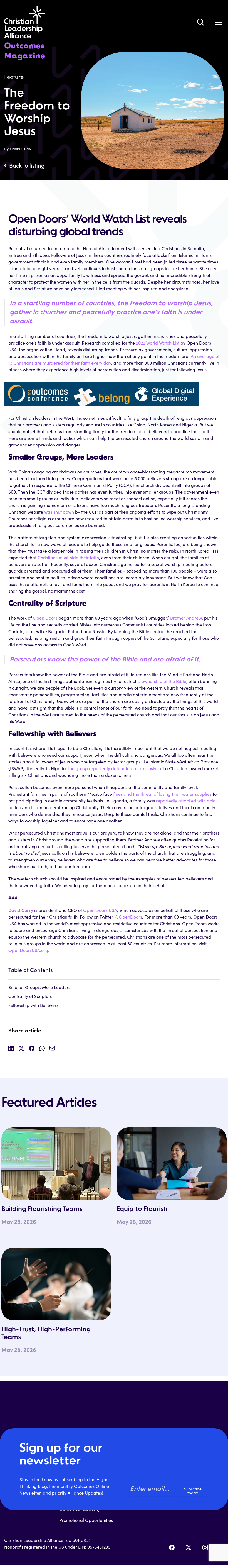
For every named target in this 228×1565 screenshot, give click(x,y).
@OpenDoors (128, 917)
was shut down (59, 512)
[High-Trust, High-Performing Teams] (56, 1284)
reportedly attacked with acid (186, 801)
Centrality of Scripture (30, 996)
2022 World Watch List (157, 343)
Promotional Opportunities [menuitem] (86, 1520)
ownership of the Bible (164, 681)
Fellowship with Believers (33, 1005)
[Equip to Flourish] (172, 1163)
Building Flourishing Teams (41, 1209)
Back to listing (26, 165)
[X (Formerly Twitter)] (188, 1547)
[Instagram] (205, 1547)
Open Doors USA (100, 910)
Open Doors (45, 618)
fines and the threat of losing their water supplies (162, 794)
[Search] (200, 22)
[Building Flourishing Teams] (56, 1163)
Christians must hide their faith (68, 557)
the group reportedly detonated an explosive (113, 768)
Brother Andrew (186, 618)
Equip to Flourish (142, 1209)
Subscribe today (193, 1490)
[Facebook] (172, 1547)
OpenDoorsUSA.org (28, 950)
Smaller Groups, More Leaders (39, 987)
